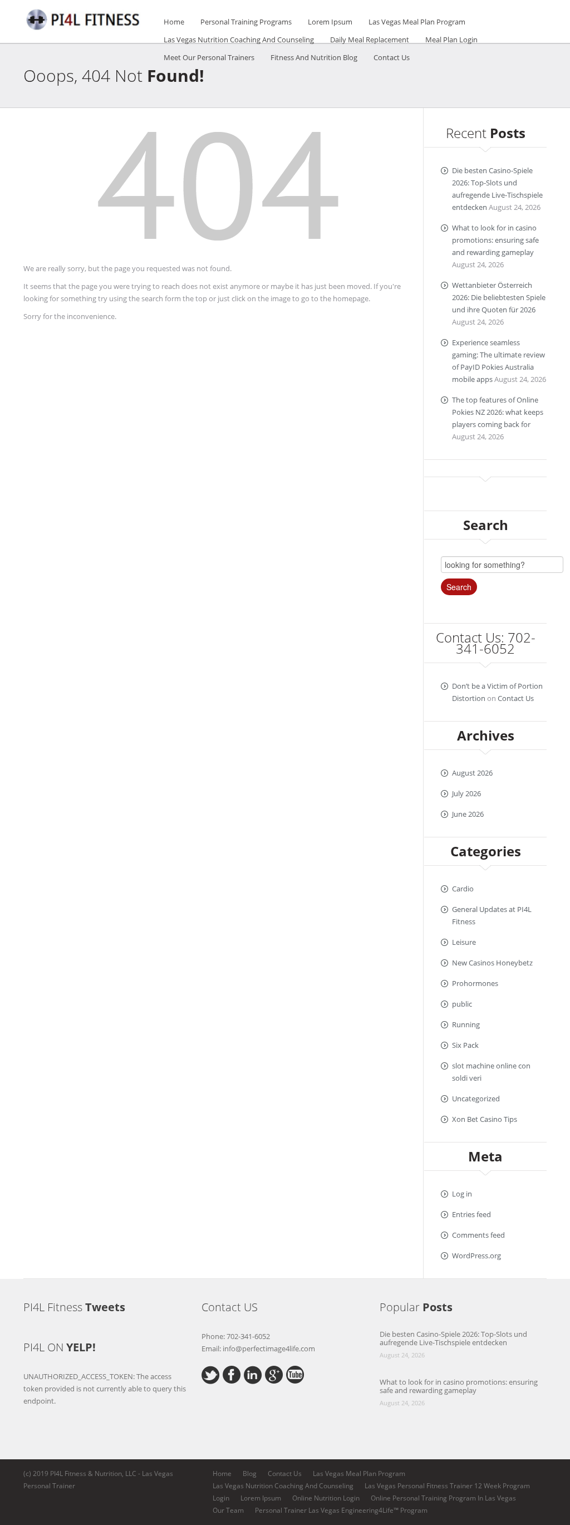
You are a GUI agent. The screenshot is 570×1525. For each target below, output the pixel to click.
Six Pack (465, 1045)
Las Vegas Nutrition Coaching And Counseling (239, 40)
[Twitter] (211, 1374)
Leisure (464, 942)
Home (174, 22)
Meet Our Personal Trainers (209, 57)
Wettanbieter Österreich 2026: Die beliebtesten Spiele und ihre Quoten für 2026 (499, 297)
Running (466, 1024)
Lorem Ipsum (330, 22)
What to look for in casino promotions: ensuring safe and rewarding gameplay (495, 240)
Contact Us (392, 57)
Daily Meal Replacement (369, 40)
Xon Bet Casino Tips (484, 1119)
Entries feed (471, 1214)
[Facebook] (232, 1374)
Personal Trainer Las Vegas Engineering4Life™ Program (341, 1510)
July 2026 (466, 793)
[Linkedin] (253, 1374)
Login (221, 1498)
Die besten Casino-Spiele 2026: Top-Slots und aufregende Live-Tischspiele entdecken (453, 1338)
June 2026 (468, 814)
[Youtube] (295, 1374)
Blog (250, 1473)
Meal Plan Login (451, 40)
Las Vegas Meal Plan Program (416, 22)
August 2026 (472, 773)
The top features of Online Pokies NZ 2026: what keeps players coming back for (497, 412)
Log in (462, 1194)
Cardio (463, 889)
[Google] (274, 1374)
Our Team (228, 1510)
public (462, 1004)
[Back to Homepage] (218, 189)
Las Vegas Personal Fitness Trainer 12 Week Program (447, 1485)
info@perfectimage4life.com (269, 1348)
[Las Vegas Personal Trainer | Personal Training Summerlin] (84, 17)
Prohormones (475, 983)
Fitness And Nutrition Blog (314, 57)
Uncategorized (476, 1099)
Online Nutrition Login (326, 1498)
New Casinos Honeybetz (492, 963)
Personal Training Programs (246, 22)
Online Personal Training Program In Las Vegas (443, 1498)
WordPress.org (476, 1256)
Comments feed (478, 1235)
